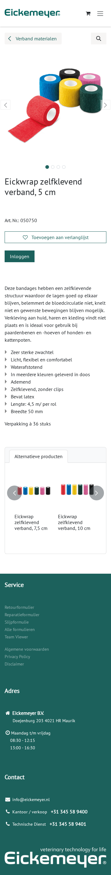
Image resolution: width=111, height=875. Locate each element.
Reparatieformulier (22, 614)
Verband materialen (35, 38)
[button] (98, 38)
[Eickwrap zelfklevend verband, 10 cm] (77, 492)
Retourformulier (19, 607)
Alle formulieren (20, 629)
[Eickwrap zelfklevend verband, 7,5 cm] (33, 492)
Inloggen (19, 256)
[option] (55, 508)
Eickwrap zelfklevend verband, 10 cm (74, 522)
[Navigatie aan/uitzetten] (100, 13)
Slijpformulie (17, 622)
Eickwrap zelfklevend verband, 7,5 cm (30, 522)
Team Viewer (16, 637)
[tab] (38, 456)
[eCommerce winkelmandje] (88, 13)
